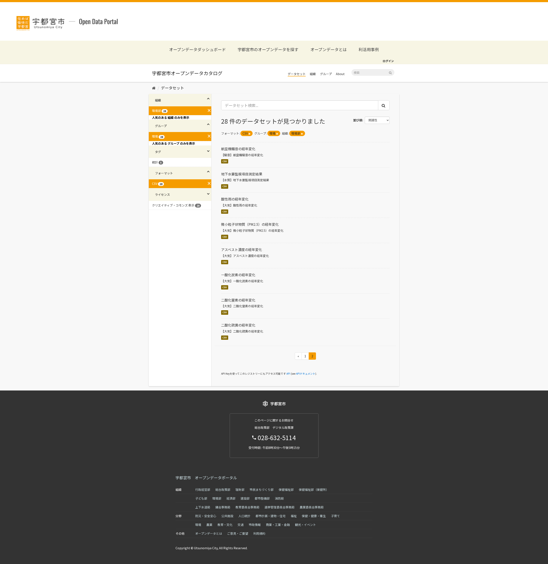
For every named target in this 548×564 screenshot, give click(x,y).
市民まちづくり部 (262, 489)
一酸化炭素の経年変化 (238, 274)
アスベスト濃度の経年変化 (241, 249)
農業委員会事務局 (312, 507)
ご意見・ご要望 (237, 533)
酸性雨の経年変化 (235, 199)
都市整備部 (262, 498)
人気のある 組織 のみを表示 (170, 117)
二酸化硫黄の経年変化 (238, 325)
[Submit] (390, 72)
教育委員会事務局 (247, 507)
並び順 (357, 120)
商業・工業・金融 (278, 524)
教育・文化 (224, 524)
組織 (313, 74)
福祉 (294, 516)
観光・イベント (305, 524)
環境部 (216, 498)
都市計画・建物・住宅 (271, 516)
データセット (297, 74)
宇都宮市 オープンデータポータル (206, 477)
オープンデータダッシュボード (197, 49)
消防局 (279, 498)
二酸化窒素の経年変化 (238, 300)
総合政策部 (222, 489)
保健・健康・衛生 (314, 516)
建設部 (245, 498)
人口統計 (244, 516)
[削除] (249, 133)
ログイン (388, 61)
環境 (198, 524)
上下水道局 (202, 507)
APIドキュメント (305, 373)
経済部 (230, 498)
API (288, 373)
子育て (335, 516)
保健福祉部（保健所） (314, 489)
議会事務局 (222, 507)
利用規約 (259, 533)
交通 (241, 524)
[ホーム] (154, 88)
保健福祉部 (286, 489)
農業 (209, 524)
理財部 (239, 489)
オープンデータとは (328, 49)
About (340, 74)
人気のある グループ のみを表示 (173, 143)
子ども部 (201, 498)
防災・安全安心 (205, 516)
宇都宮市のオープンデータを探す (268, 49)
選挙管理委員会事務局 (280, 507)
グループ (326, 74)
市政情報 (255, 524)
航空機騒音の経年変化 (238, 148)
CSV (224, 161)
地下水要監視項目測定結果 (241, 174)
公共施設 (227, 516)
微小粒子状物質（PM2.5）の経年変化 (250, 224)
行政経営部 (202, 489)
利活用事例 (369, 49)
